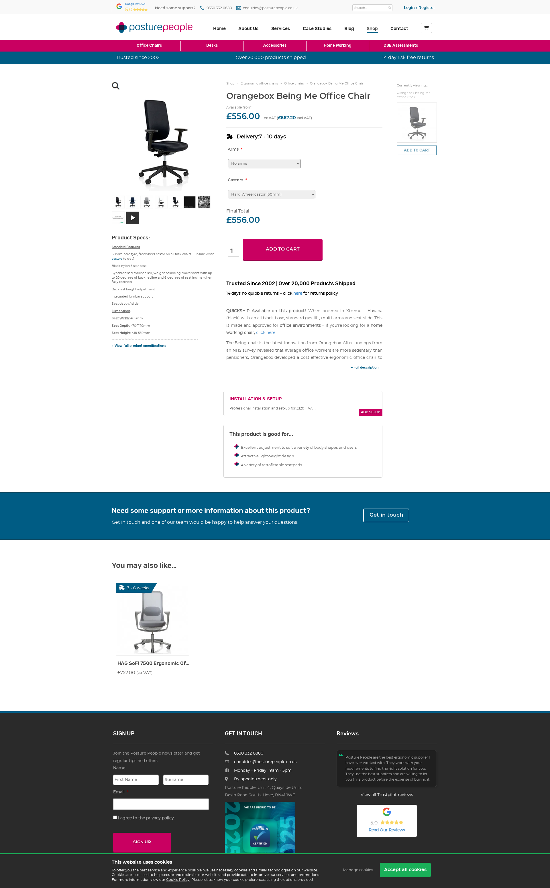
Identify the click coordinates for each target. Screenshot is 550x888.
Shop (372, 28)
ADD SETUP (370, 412)
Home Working (337, 45)
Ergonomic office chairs (259, 83)
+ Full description (365, 367)
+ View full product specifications (139, 345)
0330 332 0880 (219, 8)
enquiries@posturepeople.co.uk (270, 8)
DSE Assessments (401, 45)
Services (280, 28)
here (297, 294)
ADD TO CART (283, 249)
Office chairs (294, 83)
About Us (248, 28)
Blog (349, 28)
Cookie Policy (178, 879)
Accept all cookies (405, 869)
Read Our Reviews (387, 830)
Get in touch (386, 515)
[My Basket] (426, 28)
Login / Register (419, 8)
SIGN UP (142, 842)
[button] (116, 86)
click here (265, 333)
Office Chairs (149, 45)
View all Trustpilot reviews (387, 795)
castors (117, 258)
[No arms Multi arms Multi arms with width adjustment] (264, 163)
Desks (212, 45)
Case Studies (317, 28)
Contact (399, 28)
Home (219, 28)
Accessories (274, 45)
